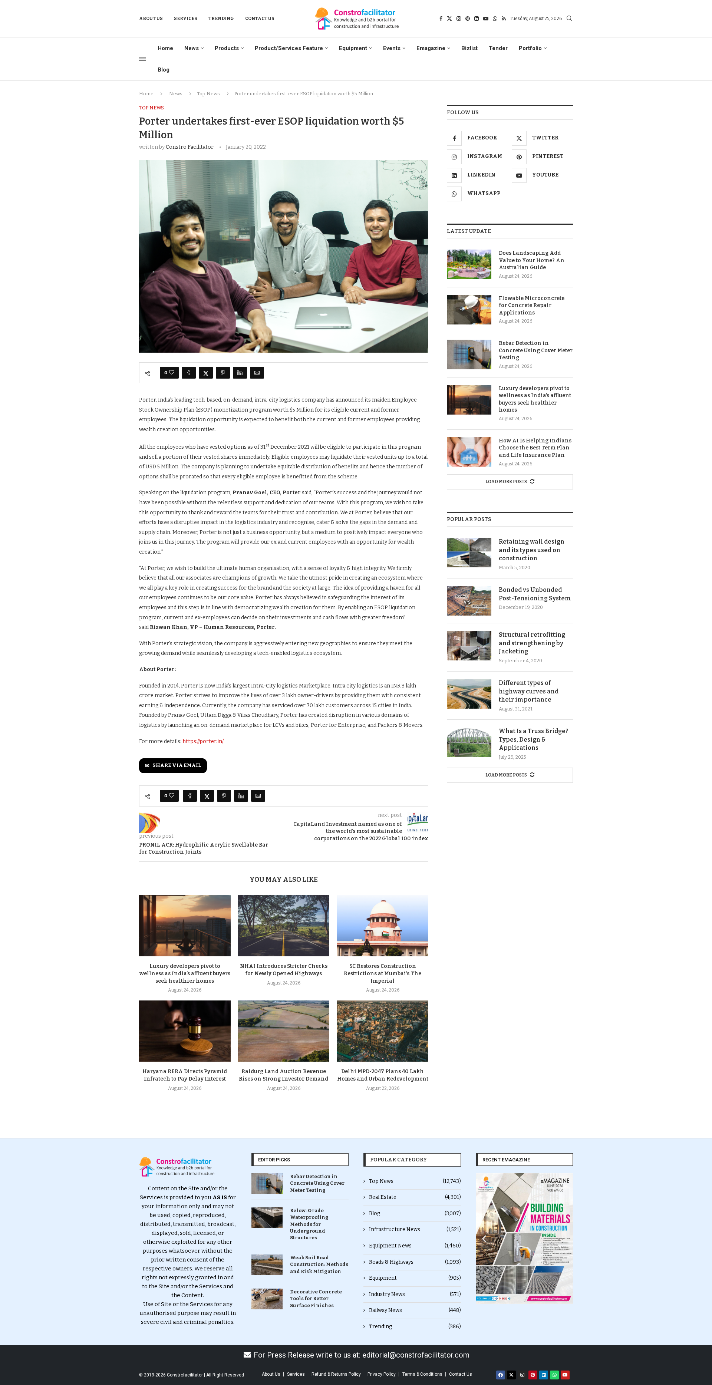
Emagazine (430, 48)
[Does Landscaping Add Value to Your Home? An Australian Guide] (469, 264)
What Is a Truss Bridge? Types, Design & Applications (533, 739)
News (191, 48)
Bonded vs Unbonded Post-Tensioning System (535, 593)
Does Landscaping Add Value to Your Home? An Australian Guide (531, 260)
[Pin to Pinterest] (223, 373)
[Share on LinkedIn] (240, 373)
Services (185, 18)
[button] (484, 1238)
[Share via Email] (257, 373)
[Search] (569, 19)
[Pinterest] (467, 19)
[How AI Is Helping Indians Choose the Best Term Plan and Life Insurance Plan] (469, 452)
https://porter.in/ (202, 741)
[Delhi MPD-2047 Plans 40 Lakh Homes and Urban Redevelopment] (382, 1030)
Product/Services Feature (289, 48)
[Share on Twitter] (206, 373)
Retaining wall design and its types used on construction (531, 550)
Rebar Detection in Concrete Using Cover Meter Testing (536, 350)
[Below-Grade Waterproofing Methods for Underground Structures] (267, 1217)
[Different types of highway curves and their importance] (469, 694)
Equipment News (415, 1246)
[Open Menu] (142, 59)
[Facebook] (441, 19)
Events (391, 48)
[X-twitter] (511, 1375)
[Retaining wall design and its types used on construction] (469, 552)
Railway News (415, 1310)
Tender (498, 48)
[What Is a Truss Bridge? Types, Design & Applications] (469, 742)
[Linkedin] (476, 19)
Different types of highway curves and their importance (528, 691)
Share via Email (176, 765)
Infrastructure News (415, 1229)
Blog (163, 69)
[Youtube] (486, 19)
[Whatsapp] (495, 19)
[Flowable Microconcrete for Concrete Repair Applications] (469, 309)
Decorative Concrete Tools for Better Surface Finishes (316, 1298)
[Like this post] (171, 373)
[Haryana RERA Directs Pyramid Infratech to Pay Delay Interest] (185, 1030)
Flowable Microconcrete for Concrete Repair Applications (531, 305)
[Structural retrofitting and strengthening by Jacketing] (469, 645)
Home (165, 48)
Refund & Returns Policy (336, 1374)
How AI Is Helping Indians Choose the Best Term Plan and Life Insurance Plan (535, 448)
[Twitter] (449, 19)
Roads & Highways (415, 1262)
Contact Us (259, 18)
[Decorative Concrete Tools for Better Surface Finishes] (267, 1299)
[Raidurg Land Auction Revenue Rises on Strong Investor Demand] (284, 1030)
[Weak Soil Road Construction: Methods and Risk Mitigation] (267, 1264)
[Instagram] (458, 19)
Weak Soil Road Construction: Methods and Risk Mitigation (319, 1264)
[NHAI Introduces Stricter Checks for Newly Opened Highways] (284, 925)
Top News (208, 93)
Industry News (415, 1294)
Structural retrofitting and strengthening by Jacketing (532, 643)
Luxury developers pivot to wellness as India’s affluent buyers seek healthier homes (184, 973)
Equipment (353, 48)
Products (227, 48)
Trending (221, 18)
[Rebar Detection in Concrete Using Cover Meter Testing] (469, 354)
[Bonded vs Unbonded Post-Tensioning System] (469, 601)
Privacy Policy (381, 1374)
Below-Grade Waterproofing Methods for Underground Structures (309, 1224)
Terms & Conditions (422, 1374)
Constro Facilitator (190, 147)
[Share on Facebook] (189, 373)
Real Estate (415, 1197)
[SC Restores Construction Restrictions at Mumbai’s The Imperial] (382, 925)
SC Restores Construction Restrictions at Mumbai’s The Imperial (382, 973)
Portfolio (530, 48)
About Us (151, 18)
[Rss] (503, 19)
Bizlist (469, 48)
